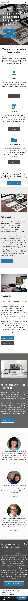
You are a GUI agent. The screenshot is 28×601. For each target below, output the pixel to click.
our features (9, 31)
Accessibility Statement (8, 594)
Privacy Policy (17, 590)
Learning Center (6, 590)
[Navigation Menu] (25, 2)
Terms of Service (6, 592)
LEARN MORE (7, 420)
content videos (7, 338)
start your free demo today (14, 583)
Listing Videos (7, 343)
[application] (22, 598)
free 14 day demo (14, 183)
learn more (14, 162)
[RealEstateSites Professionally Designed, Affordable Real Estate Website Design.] (5, 2)
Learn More (14, 96)
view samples (9, 36)
